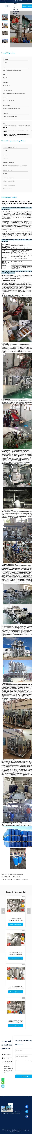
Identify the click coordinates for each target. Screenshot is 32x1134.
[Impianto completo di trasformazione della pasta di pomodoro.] (16, 1007)
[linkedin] (27, 1116)
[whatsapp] (4, 1080)
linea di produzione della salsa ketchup (11, 876)
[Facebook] (27, 1106)
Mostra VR (15, 6)
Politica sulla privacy (6, 1129)
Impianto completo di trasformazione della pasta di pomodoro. (15, 1021)
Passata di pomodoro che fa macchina (13, 874)
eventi (15, 13)
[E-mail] (4, 1087)
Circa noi (15, 9)
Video (15, 3)
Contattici (16, 11)
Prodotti (15, 1)
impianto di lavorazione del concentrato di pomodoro (14, 879)
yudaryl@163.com (8, 1058)
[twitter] (27, 1111)
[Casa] (7, 6)
